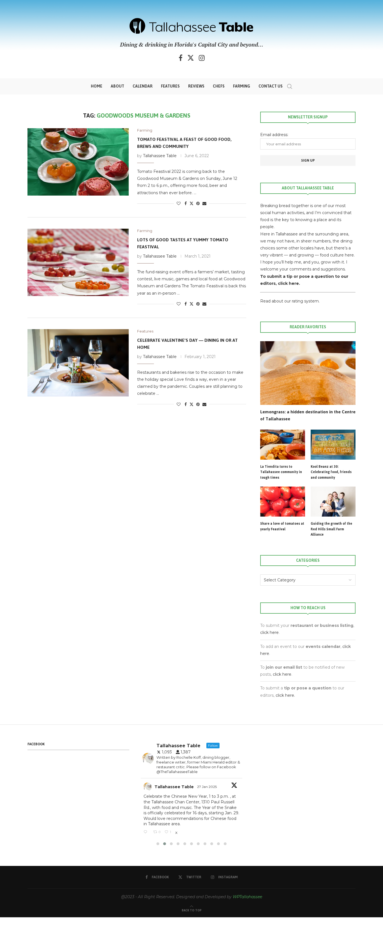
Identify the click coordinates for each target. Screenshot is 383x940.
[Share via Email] (204, 203)
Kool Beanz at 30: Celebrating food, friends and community (331, 472)
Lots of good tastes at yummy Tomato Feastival (182, 243)
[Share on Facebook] (185, 203)
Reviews (196, 86)
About (117, 86)
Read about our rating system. (290, 301)
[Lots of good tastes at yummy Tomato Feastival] (78, 262)
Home (96, 86)
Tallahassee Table (160, 155)
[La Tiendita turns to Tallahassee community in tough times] (282, 445)
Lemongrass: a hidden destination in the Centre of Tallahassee (308, 415)
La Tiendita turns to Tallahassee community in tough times (281, 472)
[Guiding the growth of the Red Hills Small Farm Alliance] (333, 502)
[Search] (289, 86)
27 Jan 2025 (207, 787)
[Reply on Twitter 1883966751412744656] (147, 832)
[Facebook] (181, 57)
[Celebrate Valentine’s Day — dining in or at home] (78, 362)
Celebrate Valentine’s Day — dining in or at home (187, 343)
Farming (241, 86)
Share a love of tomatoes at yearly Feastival (282, 526)
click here (269, 632)
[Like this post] (179, 203)
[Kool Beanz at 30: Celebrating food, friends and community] (333, 445)
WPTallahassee (247, 896)
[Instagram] (202, 57)
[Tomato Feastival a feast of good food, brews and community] (78, 162)
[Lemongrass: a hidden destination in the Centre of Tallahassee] (308, 373)
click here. (289, 283)
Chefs (219, 86)
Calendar (143, 86)
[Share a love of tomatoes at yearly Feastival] (282, 502)
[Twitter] (190, 57)
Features (170, 86)
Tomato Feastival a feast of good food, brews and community (184, 142)
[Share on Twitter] (191, 203)
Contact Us (271, 86)
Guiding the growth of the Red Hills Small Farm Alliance (331, 529)
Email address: (274, 134)
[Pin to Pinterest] (198, 203)
